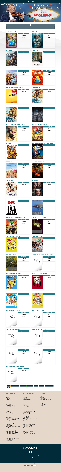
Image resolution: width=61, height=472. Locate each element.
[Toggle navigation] (60, 1)
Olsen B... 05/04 (23, 312)
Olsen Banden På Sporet (11, 433)
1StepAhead (39, 467)
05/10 (23, 201)
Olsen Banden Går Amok (11, 431)
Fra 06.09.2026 (49, 89)
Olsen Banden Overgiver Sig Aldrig (12, 438)
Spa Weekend (8, 414)
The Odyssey (8, 411)
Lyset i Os (8, 407)
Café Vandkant (43, 404)
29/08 (49, 145)
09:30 (21, 33)
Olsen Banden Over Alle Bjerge (12, 441)
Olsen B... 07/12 (23, 275)
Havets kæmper (26, 407)
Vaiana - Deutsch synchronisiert (12, 413)
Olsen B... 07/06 (23, 331)
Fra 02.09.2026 (23, 89)
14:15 (21, 52)
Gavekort (42, 397)
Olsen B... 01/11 (48, 349)
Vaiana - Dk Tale (9, 412)
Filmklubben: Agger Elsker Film (27, 23)
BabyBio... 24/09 (49, 182)
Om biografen (43, 402)
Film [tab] (17, 25)
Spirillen (7, 402)
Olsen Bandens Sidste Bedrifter (12, 432)
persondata (33, 463)
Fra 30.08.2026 (49, 70)
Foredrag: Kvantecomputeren (12, 421)
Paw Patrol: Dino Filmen (10, 400)
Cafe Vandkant (42, 23)
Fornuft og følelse (26, 412)
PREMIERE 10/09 (23, 182)
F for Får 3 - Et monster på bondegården (11, 420)
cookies (37, 463)
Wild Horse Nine (26, 417)
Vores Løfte (8, 396)
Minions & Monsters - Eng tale (12, 406)
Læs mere (23, 37)
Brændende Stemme (10, 410)
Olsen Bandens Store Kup (11, 430)
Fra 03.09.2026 (23, 108)
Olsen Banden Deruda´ (10, 436)
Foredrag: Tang (9, 425)
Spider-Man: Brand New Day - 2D (12, 409)
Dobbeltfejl (8, 416)
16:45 (46, 52)
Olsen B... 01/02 (23, 294)
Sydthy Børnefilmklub (50, 23)
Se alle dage (23, 35)
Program (8, 23)
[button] (2, 19)
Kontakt (19, 23)
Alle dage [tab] (30, 27)
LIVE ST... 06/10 (49, 201)
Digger (24, 404)
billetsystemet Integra (31, 467)
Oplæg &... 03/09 (49, 163)
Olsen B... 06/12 (23, 368)
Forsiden (41, 394)
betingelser (29, 463)
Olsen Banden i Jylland (10, 429)
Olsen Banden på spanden (11, 423)
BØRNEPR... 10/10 (23, 219)
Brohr (24, 403)
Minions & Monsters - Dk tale (11, 405)
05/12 (49, 256)
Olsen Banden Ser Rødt (10, 434)
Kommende (14, 23)
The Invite (8, 398)
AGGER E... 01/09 (23, 163)
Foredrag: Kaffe (9, 424)
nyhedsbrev (24, 463)
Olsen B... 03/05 (49, 312)
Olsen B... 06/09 (49, 331)
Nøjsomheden (8, 399)
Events (36, 23)
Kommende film (43, 398)
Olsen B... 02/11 (23, 238)
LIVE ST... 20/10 (49, 219)
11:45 (46, 33)
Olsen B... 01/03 (49, 294)
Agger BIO (28, 1)
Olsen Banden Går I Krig (10, 437)
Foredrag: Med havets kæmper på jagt (13, 418)
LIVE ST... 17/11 (23, 256)
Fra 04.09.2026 (49, 108)
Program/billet (43, 396)
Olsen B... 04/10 (23, 349)
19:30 (21, 70)
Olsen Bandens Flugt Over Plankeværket (11, 440)
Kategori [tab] (42, 25)
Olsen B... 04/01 (49, 275)
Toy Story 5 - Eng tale (10, 394)
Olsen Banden (9, 417)
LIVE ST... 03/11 (48, 238)
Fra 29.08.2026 (49, 126)
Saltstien (7, 397)
